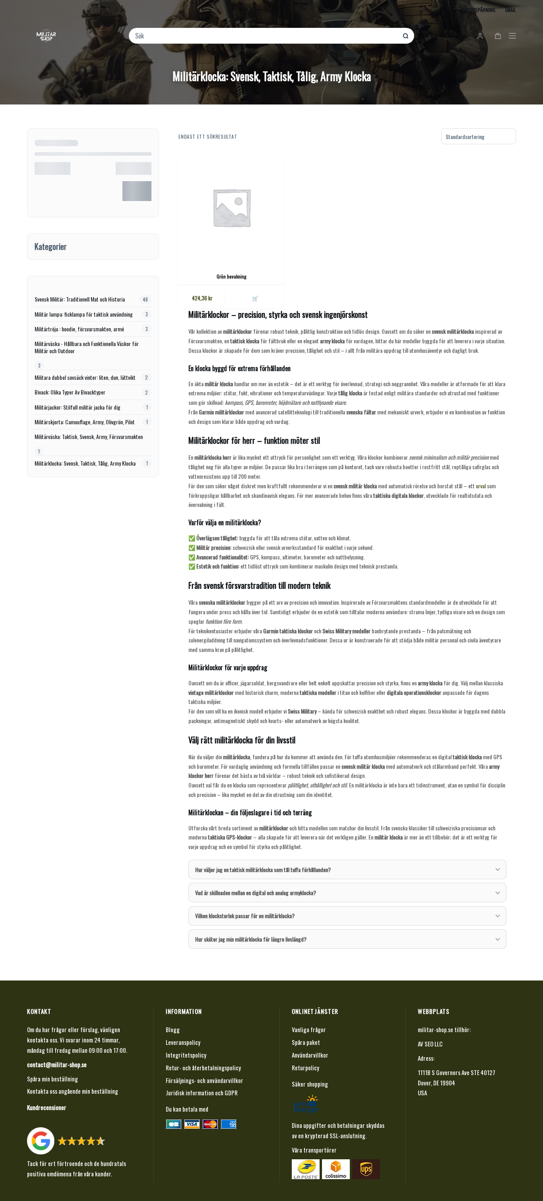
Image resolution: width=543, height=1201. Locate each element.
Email (510, 9)
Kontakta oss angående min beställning (72, 1091)
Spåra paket (306, 1042)
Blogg (173, 1029)
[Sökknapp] (405, 36)
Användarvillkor (310, 1054)
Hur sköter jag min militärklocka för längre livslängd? (250, 939)
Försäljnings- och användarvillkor (204, 1080)
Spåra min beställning (52, 1078)
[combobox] (266, 36)
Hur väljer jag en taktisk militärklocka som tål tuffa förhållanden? (263, 869)
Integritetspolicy (186, 1054)
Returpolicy (305, 1067)
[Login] (480, 36)
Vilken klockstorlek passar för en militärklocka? (245, 915)
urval (481, 486)
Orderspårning (478, 9)
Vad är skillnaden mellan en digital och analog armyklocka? (255, 892)
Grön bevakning (231, 276)
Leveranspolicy (183, 1042)
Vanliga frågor (309, 1029)
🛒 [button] (255, 298)
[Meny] (512, 35)
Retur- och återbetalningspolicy (203, 1067)
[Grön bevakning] (231, 207)
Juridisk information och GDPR (202, 1092)
